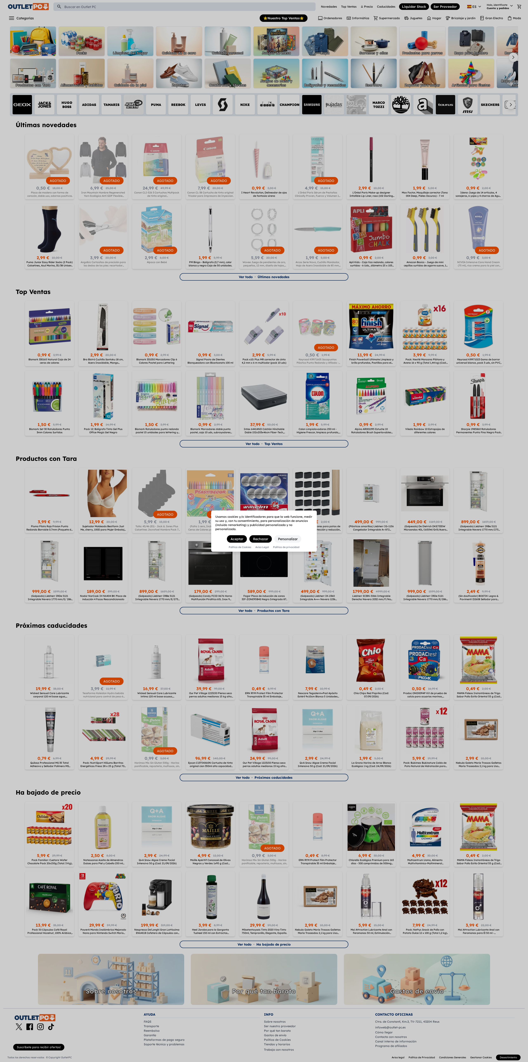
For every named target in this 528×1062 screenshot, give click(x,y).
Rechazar (260, 539)
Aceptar (237, 539)
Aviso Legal (262, 547)
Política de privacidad (286, 547)
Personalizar (288, 539)
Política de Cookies (240, 547)
